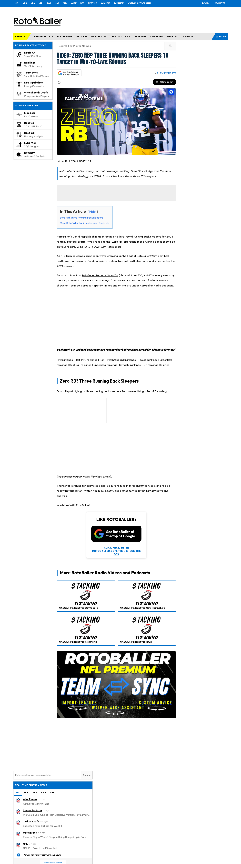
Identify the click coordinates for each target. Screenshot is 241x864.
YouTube (74, 285)
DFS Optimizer (33, 82)
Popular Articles (26, 105)
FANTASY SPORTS (43, 36)
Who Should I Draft (36, 92)
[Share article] (59, 82)
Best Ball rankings (80, 365)
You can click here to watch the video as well (84, 476)
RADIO (222, 36)
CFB (65, 3)
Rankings (29, 62)
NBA (33, 3)
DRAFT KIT (173, 36)
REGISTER (219, 3)
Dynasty (29, 152)
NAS (57, 3)
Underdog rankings (105, 365)
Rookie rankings (148, 359)
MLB (25, 3)
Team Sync (31, 72)
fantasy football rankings (122, 349)
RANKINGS (140, 36)
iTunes (108, 285)
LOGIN (205, 3)
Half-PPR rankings (86, 359)
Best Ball (29, 132)
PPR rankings (65, 359)
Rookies (29, 122)
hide (92, 212)
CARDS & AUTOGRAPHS (139, 3)
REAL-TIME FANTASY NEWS (31, 785)
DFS (82, 3)
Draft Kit (30, 52)
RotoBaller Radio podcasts (156, 285)
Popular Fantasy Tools (31, 45)
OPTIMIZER (156, 36)
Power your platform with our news (42, 855)
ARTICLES (81, 36)
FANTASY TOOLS (121, 36)
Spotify (98, 285)
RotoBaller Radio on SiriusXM (100, 275)
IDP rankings (150, 365)
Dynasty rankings (130, 365)
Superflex (30, 142)
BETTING (92, 3)
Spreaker (86, 285)
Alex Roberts (166, 73)
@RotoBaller (166, 81)
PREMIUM (20, 36)
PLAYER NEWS (64, 36)
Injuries (164, 365)
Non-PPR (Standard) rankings (118, 359)
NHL (41, 3)
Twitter (87, 490)
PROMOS (188, 36)
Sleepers (29, 112)
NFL (17, 3)
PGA (49, 3)
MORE (73, 3)
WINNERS (105, 3)
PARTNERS (119, 3)
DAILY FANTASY (99, 36)
